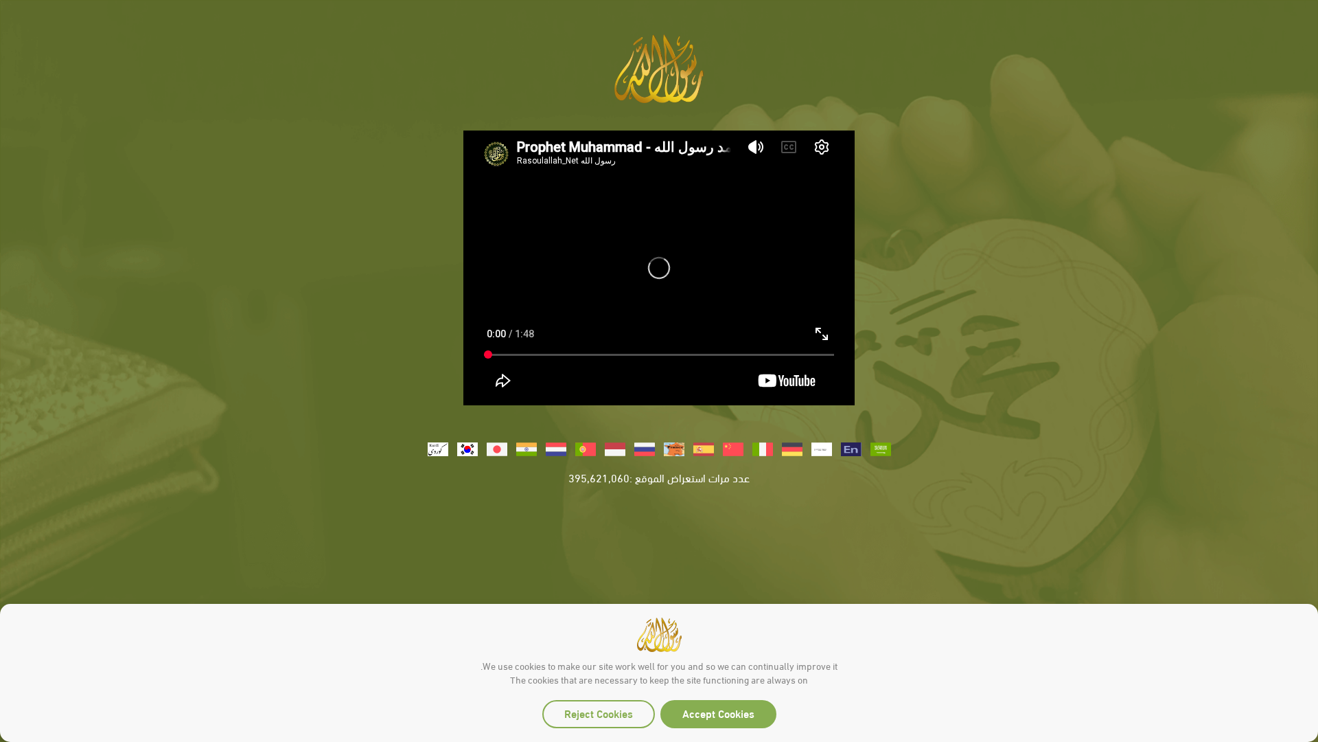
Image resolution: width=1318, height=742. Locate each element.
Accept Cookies (718, 713)
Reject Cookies (598, 713)
